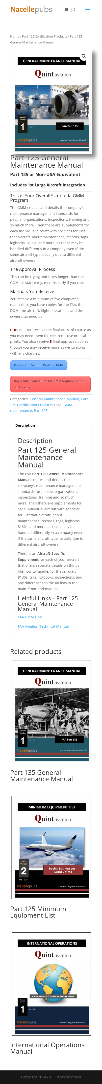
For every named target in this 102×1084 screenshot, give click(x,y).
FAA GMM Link (30, 617)
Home (14, 36)
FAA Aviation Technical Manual (43, 626)
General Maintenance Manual (54, 399)
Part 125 (41, 410)
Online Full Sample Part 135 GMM (39, 365)
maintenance (21, 410)
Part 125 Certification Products (44, 36)
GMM (67, 404)
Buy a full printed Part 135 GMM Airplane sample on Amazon (50, 384)
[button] (83, 56)
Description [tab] (25, 425)
